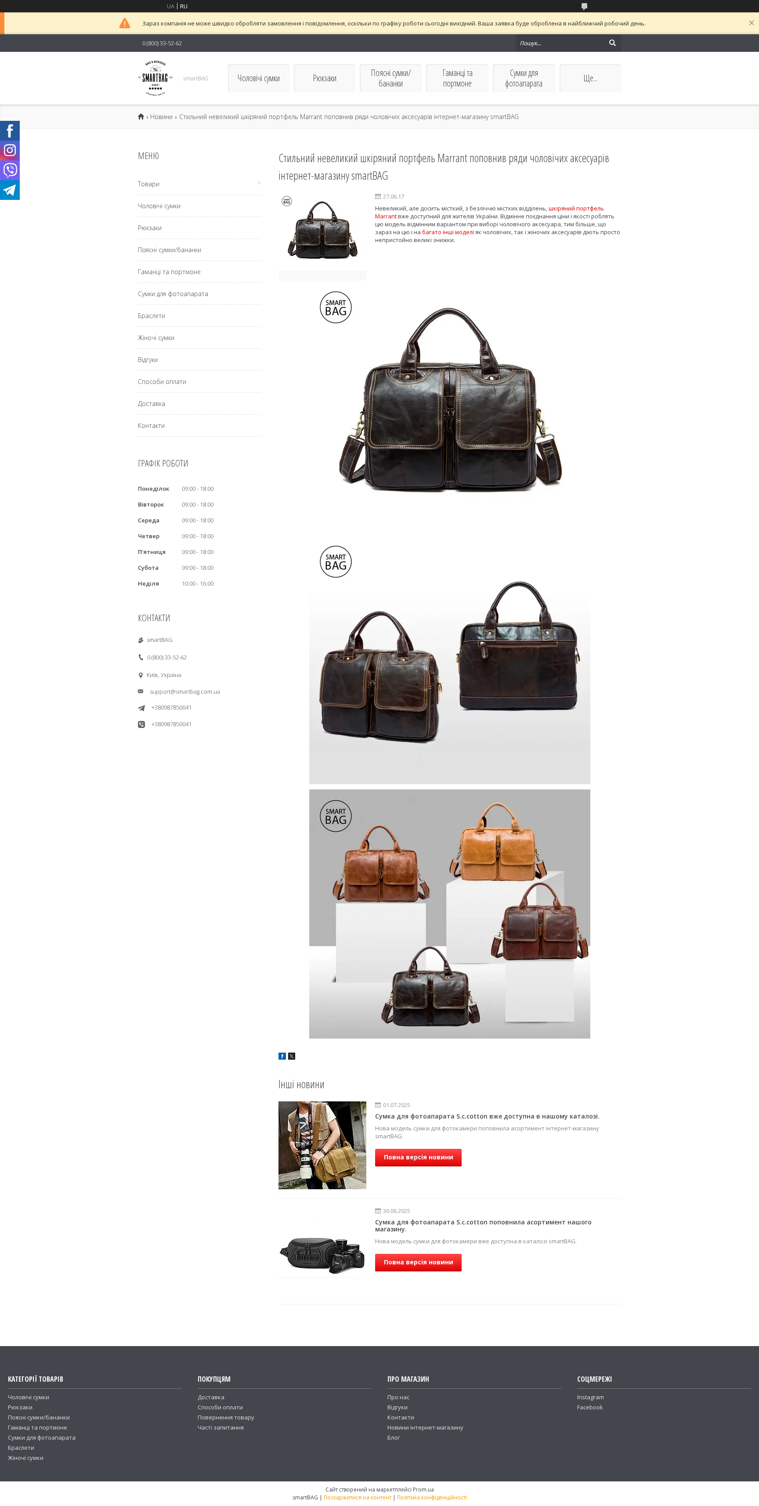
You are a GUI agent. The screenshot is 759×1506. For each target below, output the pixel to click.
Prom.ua (423, 1489)
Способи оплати (162, 381)
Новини (161, 116)
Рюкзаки (324, 78)
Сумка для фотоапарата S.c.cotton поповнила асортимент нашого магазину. (483, 1225)
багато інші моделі (448, 232)
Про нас (398, 1397)
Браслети (151, 315)
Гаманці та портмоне (457, 78)
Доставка (151, 403)
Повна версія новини (418, 1157)
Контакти (151, 425)
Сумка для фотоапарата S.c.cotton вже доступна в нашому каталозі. (487, 1116)
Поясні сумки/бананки (391, 78)
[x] (291, 1057)
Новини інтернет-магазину (425, 1427)
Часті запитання (221, 1427)
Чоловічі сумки (259, 78)
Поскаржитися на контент (357, 1497)
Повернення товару (226, 1417)
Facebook (590, 1407)
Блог (393, 1437)
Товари (148, 184)
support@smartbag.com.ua (185, 691)
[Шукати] (612, 43)
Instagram (590, 1397)
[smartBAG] (155, 78)
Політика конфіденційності (432, 1497)
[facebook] (282, 1057)
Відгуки (148, 359)
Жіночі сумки (156, 337)
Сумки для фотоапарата (523, 78)
